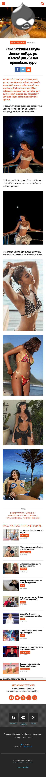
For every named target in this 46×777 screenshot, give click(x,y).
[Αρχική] (23, 29)
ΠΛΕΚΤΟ (12, 515)
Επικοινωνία (27, 737)
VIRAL (22, 585)
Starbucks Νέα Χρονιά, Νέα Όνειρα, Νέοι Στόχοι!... (30, 665)
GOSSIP (22, 619)
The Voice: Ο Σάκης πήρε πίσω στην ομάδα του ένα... (31, 648)
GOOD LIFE (23, 569)
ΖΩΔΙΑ (22, 635)
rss (34, 697)
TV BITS (22, 602)
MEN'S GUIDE (24, 535)
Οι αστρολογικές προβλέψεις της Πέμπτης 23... (31, 632)
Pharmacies (13, 717)
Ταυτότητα (17, 737)
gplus (28, 697)
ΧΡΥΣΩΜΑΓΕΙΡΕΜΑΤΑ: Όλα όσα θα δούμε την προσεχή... (31, 598)
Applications (37, 734)
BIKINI (33, 515)
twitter (17, 697)
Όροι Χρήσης (26, 734)
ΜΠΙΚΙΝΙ (30, 513)
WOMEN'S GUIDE (25, 552)
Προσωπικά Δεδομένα (12, 734)
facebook (11, 697)
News (23, 717)
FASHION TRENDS (31, 518)
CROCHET (23, 515)
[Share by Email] (28, 69)
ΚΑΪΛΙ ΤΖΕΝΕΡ (17, 513)
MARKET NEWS (25, 669)
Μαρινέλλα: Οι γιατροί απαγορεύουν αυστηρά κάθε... (31, 615)
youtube (23, 697)
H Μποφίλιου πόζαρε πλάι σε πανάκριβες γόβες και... (31, 582)
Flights (33, 717)
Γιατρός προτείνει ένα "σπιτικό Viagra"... (31, 531)
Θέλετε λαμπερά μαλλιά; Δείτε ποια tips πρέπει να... (31, 548)
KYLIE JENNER (14, 518)
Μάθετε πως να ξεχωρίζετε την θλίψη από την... (30, 565)
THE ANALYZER (25, 652)
